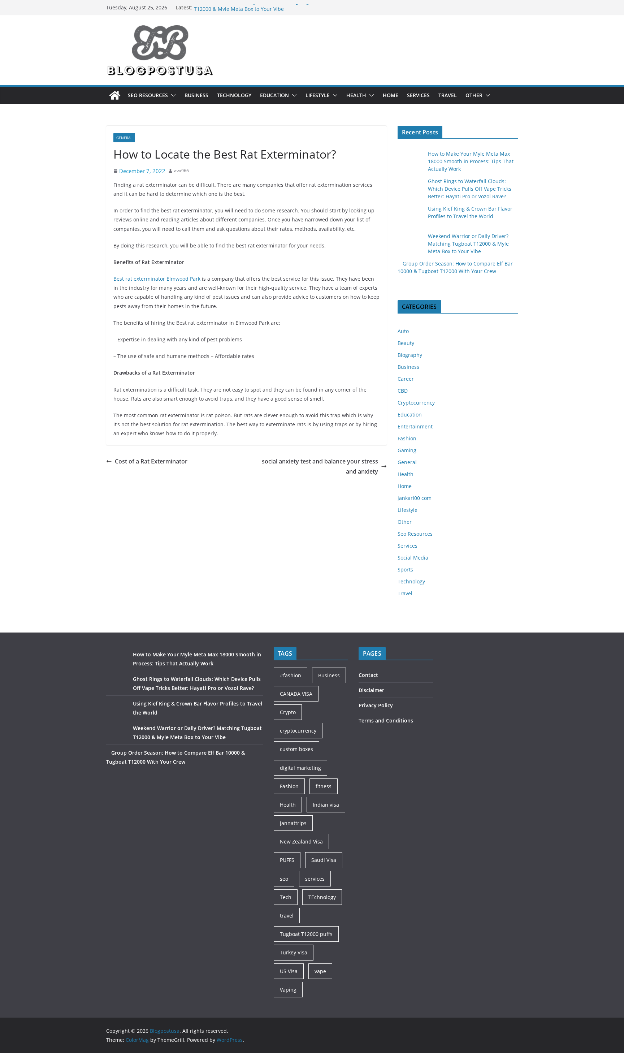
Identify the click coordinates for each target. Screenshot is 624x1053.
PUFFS (287, 859)
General (124, 137)
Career (406, 378)
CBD (403, 390)
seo (284, 878)
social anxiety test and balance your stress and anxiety (320, 466)
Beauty (406, 343)
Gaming (407, 450)
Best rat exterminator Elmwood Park (156, 278)
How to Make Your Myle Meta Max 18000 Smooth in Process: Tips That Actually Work (471, 161)
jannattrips (293, 823)
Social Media (413, 557)
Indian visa (326, 804)
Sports (405, 569)
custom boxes (296, 749)
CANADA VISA (296, 693)
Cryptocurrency (416, 402)
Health (356, 95)
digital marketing (300, 767)
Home (390, 95)
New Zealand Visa (301, 841)
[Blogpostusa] (115, 95)
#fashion (290, 675)
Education (274, 95)
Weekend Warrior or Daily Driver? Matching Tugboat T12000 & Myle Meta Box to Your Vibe (257, 11)
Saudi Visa (323, 859)
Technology (234, 95)
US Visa (289, 971)
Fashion (407, 438)
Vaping (288, 989)
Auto (403, 331)
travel (287, 915)
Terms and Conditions (386, 720)
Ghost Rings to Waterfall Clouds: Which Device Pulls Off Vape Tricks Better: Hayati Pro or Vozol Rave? (469, 189)
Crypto (288, 712)
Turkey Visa (293, 952)
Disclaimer (371, 690)
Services (418, 95)
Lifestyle (318, 95)
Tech (285, 897)
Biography (410, 354)
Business (196, 95)
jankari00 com (415, 498)
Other (473, 95)
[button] (172, 95)
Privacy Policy (376, 705)
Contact (368, 675)
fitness (324, 786)
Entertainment (415, 426)
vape (320, 971)
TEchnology (322, 897)
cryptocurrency (298, 730)
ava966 (181, 171)
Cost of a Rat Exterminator (151, 461)
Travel (447, 95)
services (315, 878)
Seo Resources (148, 95)
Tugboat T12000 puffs (306, 934)
